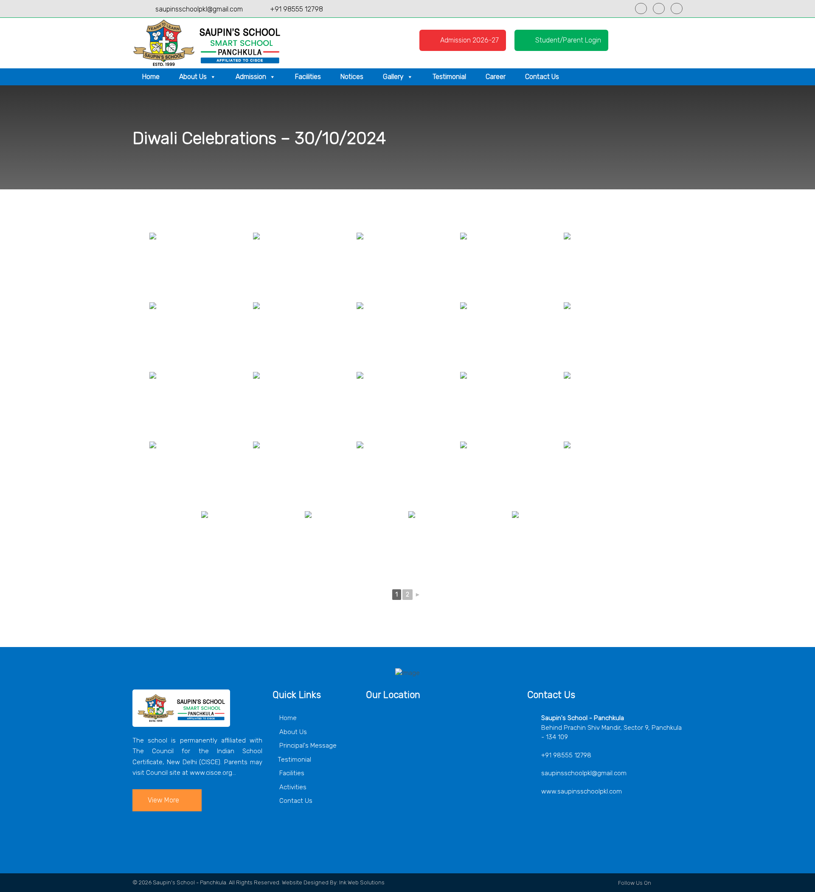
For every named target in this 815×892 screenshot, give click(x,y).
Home (151, 77)
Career (496, 77)
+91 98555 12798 (296, 9)
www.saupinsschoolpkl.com (581, 791)
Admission (251, 77)
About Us (193, 77)
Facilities (308, 77)
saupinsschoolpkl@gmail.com (199, 9)
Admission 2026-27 (468, 40)
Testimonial (449, 77)
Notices (351, 77)
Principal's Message (307, 745)
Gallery (393, 77)
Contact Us (542, 77)
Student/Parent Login (567, 40)
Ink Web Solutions (362, 882)
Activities (292, 787)
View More (163, 800)
